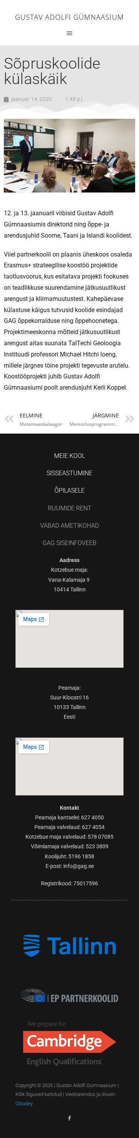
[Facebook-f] (69, 1118)
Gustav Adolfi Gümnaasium (69, 17)
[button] (69, 32)
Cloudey (24, 1103)
